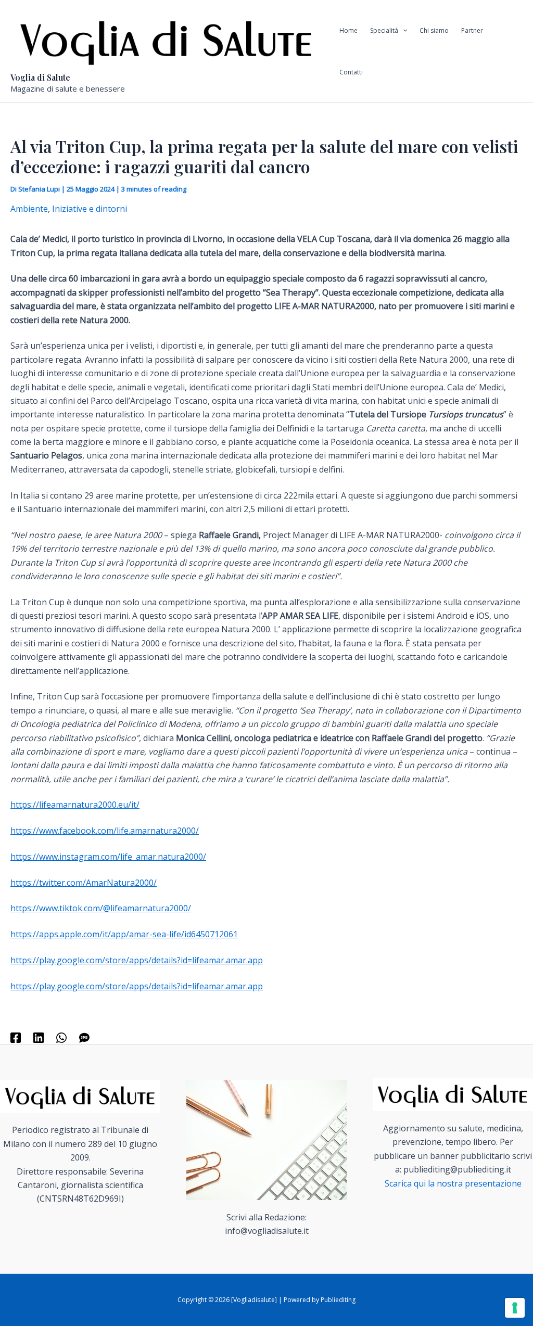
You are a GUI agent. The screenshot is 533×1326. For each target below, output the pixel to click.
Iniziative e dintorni (89, 208)
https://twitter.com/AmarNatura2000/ (83, 882)
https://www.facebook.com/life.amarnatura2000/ (104, 830)
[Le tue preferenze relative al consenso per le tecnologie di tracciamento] (515, 1308)
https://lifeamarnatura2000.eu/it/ (74, 804)
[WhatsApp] (61, 1037)
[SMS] (84, 1037)
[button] (402, 31)
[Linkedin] (38, 1037)
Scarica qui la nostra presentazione (453, 1183)
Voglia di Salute (40, 77)
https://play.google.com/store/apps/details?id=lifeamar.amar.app (136, 960)
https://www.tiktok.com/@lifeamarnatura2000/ (100, 908)
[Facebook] (15, 1037)
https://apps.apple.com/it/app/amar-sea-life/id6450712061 (124, 934)
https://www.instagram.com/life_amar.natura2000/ (108, 856)
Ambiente (29, 208)
